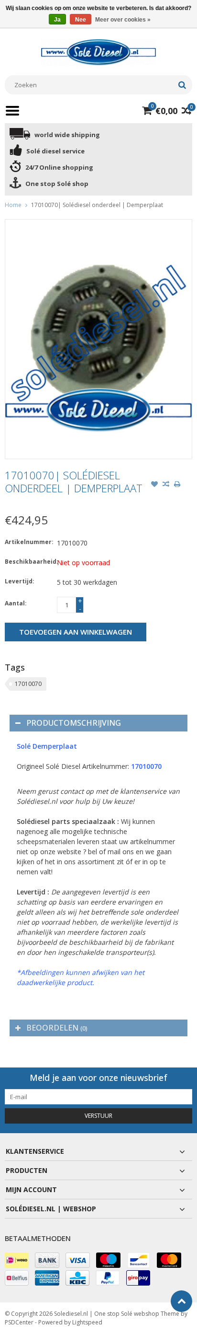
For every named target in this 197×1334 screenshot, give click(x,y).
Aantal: (16, 603)
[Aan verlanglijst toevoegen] (154, 485)
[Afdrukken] (177, 485)
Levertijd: (19, 581)
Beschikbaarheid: (29, 561)
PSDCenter (19, 1322)
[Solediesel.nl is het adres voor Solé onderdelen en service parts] (98, 51)
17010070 (28, 684)
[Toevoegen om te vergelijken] (166, 485)
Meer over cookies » (123, 19)
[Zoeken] (182, 84)
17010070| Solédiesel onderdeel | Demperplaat (97, 205)
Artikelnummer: (29, 542)
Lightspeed (87, 1322)
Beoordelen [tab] (57, 1027)
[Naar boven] (181, 1301)
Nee (80, 19)
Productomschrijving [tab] (73, 723)
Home (13, 205)
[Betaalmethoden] (17, 1260)
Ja (57, 19)
